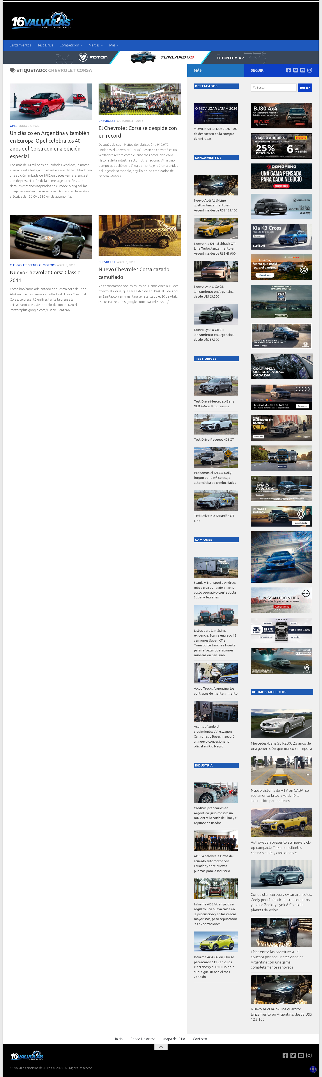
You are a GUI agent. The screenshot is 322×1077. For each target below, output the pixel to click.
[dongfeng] (281, 188)
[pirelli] (281, 157)
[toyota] (281, 500)
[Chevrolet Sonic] (281, 439)
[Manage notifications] (313, 1069)
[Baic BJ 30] (281, 127)
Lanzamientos (20, 45)
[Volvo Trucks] (281, 642)
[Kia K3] (281, 248)
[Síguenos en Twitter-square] (295, 70)
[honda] (281, 347)
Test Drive (45, 45)
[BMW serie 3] (281, 581)
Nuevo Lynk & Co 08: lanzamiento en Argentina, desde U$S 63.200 (214, 291)
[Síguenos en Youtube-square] (302, 70)
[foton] (161, 57)
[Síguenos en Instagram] (309, 70)
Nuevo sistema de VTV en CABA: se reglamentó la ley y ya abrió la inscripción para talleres (280, 795)
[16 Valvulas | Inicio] (43, 21)
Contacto (200, 1039)
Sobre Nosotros (143, 1039)
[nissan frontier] (281, 612)
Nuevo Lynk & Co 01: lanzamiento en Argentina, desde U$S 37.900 (214, 334)
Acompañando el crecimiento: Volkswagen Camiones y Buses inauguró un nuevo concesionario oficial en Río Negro (214, 736)
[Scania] (282, 378)
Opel (13, 126)
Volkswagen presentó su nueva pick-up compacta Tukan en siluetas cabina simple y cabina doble (281, 847)
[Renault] (281, 525)
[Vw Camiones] (281, 470)
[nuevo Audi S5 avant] (281, 409)
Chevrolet (107, 120)
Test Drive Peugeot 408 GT (214, 439)
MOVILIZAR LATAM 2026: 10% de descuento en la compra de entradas (215, 133)
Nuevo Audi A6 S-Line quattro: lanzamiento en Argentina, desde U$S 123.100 (281, 1014)
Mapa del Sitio (174, 1039)
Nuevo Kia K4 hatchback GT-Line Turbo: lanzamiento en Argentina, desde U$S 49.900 (215, 248)
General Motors (42, 265)
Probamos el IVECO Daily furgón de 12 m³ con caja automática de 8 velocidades (215, 477)
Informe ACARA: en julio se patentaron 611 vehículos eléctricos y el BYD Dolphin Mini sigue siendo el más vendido (214, 967)
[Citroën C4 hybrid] (281, 672)
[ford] (281, 317)
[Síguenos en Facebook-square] (288, 70)
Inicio (119, 1039)
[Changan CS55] (281, 218)
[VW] (281, 279)
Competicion (69, 45)
